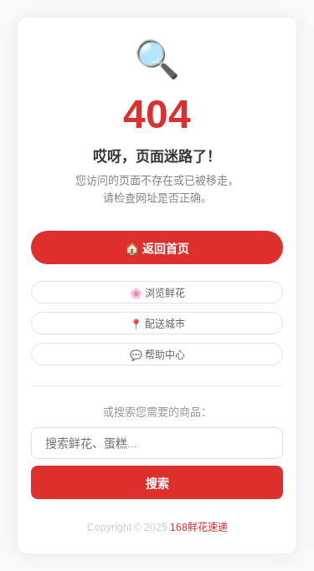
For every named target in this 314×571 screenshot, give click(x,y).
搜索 (157, 483)
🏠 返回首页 (157, 248)
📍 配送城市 (157, 324)
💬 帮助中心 (157, 355)
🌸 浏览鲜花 (157, 293)
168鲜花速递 (199, 527)
